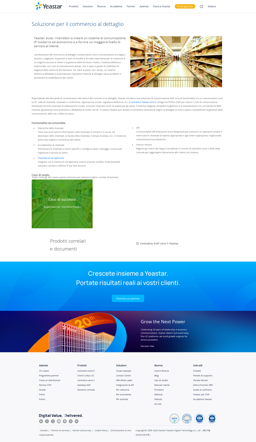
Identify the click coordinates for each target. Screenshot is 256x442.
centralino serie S (86, 380)
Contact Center (123, 375)
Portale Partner (200, 380)
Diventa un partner (128, 298)
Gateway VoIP (84, 385)
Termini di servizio (60, 430)
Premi (42, 394)
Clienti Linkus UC (85, 375)
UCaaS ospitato (123, 370)
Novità (42, 389)
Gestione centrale (86, 389)
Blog (156, 375)
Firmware (159, 389)
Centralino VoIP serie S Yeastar (159, 243)
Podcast (158, 399)
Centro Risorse (161, 370)
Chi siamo (44, 370)
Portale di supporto (202, 375)
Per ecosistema (123, 394)
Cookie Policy (101, 430)
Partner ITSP (45, 385)
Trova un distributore (49, 380)
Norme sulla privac (82, 430)
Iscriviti (157, 404)
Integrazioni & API (125, 385)
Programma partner (49, 375)
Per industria (122, 389)
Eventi (42, 399)
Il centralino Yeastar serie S (142, 102)
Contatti (197, 370)
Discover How (147, 346)
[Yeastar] (48, 6)
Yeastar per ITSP (201, 394)
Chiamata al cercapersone (51, 157)
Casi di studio (161, 380)
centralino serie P (86, 370)
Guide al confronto (202, 389)
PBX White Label (124, 380)
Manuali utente (162, 385)
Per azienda (122, 399)
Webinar (158, 394)
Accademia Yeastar (202, 399)
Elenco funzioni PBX (203, 385)
